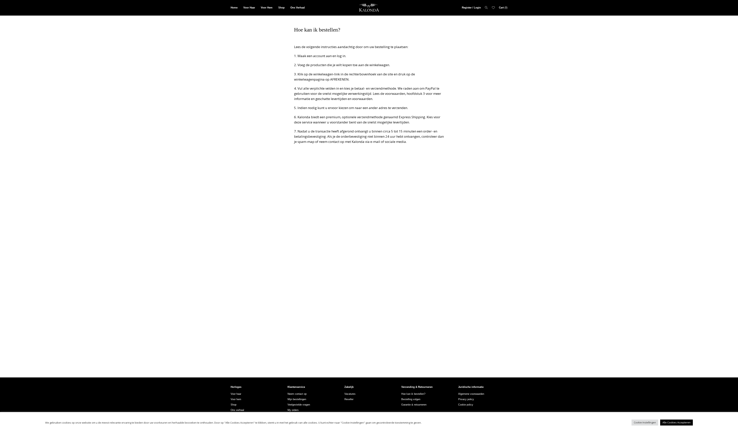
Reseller (348, 399)
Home (234, 7)
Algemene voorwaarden (471, 393)
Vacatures (350, 393)
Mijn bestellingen (297, 399)
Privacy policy (466, 399)
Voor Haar (249, 7)
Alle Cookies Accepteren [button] (676, 422)
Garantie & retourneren (413, 404)
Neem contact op (297, 393)
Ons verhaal (237, 410)
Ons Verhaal (297, 7)
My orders (293, 410)
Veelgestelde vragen (299, 404)
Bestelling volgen (410, 399)
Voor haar (236, 393)
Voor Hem (267, 7)
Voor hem (236, 399)
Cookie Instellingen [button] (645, 422)
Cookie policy (465, 404)
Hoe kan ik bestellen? (413, 393)
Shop (281, 7)
